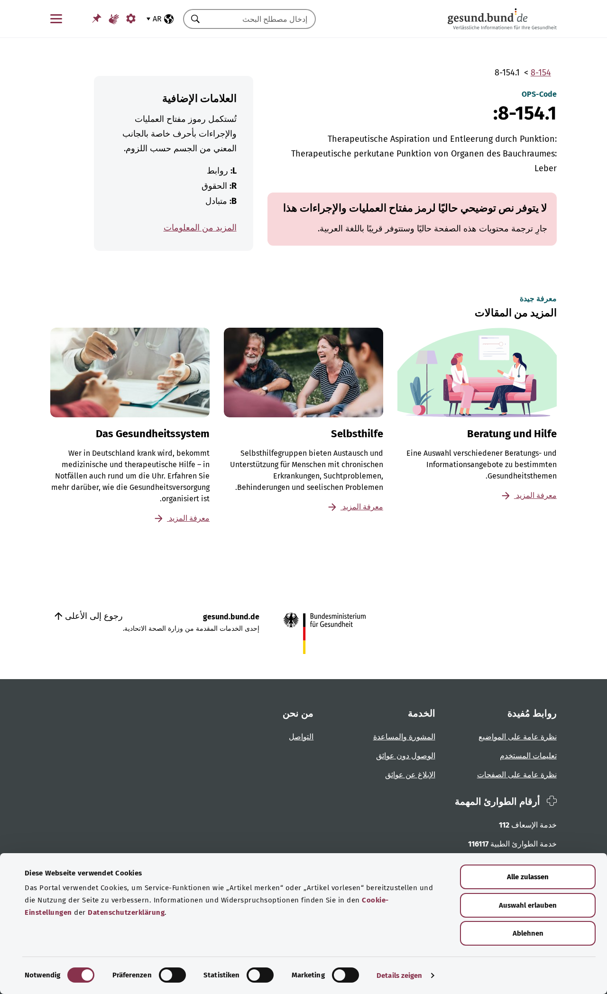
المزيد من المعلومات (200, 227)
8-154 (541, 72)
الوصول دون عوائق (405, 755)
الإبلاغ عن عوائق (410, 774)
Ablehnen (528, 933)
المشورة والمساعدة (404, 736)
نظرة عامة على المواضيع (517, 736)
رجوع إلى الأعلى (93, 616)
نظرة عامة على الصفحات (517, 774)
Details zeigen (399, 975)
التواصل (301, 736)
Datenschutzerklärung (126, 912)
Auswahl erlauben (528, 905)
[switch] (172, 975)
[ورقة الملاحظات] (96, 18)
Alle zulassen (528, 877)
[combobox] (261, 19)
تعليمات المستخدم (528, 755)
